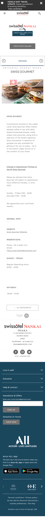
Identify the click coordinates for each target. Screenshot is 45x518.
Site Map (31, 504)
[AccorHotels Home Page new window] (22, 450)
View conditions (15, 9)
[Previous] (4, 61)
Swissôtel (7, 379)
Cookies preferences (18, 504)
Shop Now (11, 422)
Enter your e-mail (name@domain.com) (17, 399)
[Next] (41, 61)
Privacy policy (31, 498)
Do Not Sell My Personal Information (22, 501)
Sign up (13, 410)
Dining (22, 61)
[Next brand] (41, 486)
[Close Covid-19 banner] (41, 3)
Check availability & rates (23, 33)
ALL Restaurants (24, 308)
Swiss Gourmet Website (17, 232)
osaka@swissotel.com (22, 344)
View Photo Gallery (23, 46)
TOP (19, 316)
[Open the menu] (5, 13)
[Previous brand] (3, 486)
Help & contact (10, 387)
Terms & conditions (16, 498)
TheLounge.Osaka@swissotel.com (21, 251)
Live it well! (8, 370)
